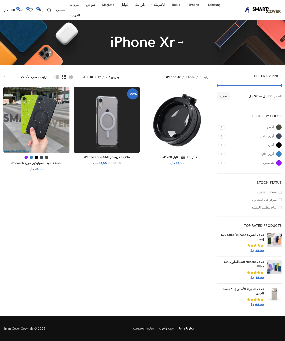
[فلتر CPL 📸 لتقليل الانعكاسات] (177, 120)
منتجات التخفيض (266, 192)
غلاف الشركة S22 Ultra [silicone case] (242, 237)
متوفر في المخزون (264, 200)
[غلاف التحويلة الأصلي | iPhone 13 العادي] (274, 297)
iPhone (190, 77)
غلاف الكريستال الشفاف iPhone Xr (107, 157)
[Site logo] (262, 9)
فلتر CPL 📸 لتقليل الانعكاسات (177, 157)
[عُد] (180, 42)
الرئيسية (205, 77)
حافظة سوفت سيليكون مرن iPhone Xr (36, 163)
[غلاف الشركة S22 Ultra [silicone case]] (274, 243)
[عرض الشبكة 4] (57, 77)
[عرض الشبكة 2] (71, 77)
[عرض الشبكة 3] (64, 77)
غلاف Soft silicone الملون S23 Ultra (244, 264)
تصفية (223, 96)
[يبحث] (49, 10)
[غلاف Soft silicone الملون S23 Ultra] (274, 270)
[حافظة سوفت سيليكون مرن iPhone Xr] (36, 120)
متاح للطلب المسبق (264, 207)
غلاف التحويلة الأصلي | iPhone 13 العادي (242, 291)
